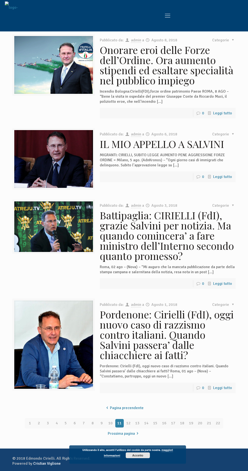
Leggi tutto (222, 113)
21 (209, 423)
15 (155, 423)
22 (218, 423)
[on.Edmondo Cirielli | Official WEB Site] (13, 15)
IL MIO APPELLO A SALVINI (162, 144)
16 (164, 423)
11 (119, 423)
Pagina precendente (126, 407)
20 (200, 423)
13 (137, 423)
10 (110, 423)
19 (191, 423)
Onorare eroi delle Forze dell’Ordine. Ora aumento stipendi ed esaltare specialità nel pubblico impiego (166, 65)
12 (128, 423)
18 (182, 423)
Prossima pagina (121, 433)
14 (146, 423)
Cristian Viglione (47, 463)
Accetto (137, 455)
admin (136, 40)
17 (173, 423)
